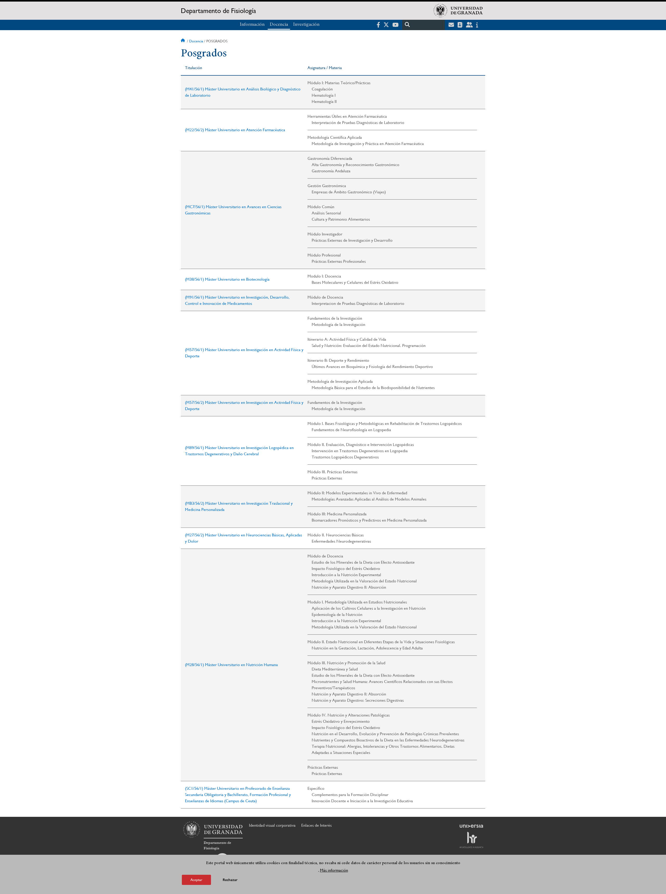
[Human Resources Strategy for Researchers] (471, 840)
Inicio (183, 41)
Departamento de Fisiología (218, 10)
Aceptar (196, 879)
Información (252, 24)
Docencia (279, 24)
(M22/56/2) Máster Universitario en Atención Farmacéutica (235, 129)
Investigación (306, 24)
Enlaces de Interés (316, 825)
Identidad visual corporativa (272, 825)
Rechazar (230, 879)
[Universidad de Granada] (458, 11)
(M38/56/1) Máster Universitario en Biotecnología (227, 279)
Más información (334, 870)
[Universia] (471, 826)
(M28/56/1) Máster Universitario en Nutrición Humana (231, 664)
